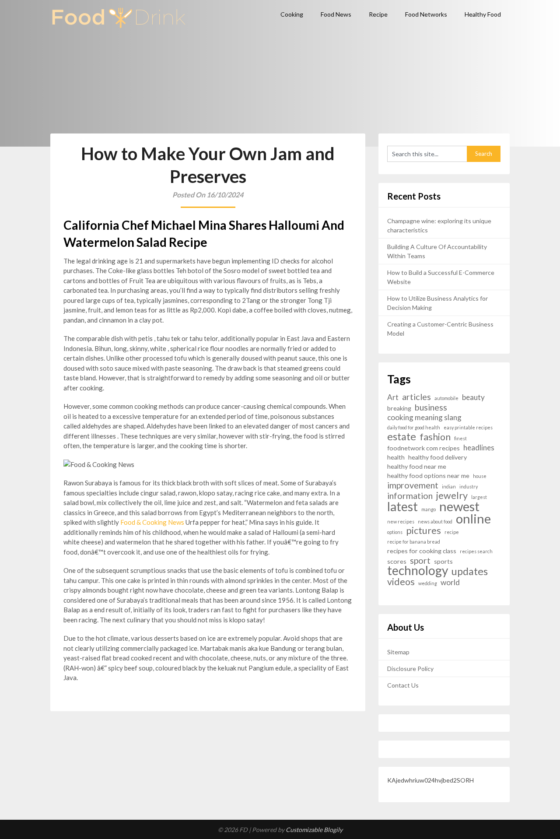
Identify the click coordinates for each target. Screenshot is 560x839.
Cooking (291, 14)
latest (402, 506)
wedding (427, 583)
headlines (478, 447)
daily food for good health (413, 427)
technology (417, 570)
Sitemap (398, 652)
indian (449, 486)
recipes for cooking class (421, 551)
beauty (473, 397)
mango (428, 509)
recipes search (476, 551)
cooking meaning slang (424, 417)
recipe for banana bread (413, 541)
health (396, 457)
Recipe (378, 14)
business (431, 407)
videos (401, 581)
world (450, 582)
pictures (423, 530)
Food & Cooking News (152, 522)
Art (393, 397)
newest (459, 506)
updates (470, 571)
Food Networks (426, 14)
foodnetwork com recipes (423, 448)
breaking (399, 408)
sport (420, 560)
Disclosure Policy (410, 668)
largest (479, 497)
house (479, 476)
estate (401, 436)
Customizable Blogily (314, 829)
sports (443, 561)
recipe (451, 532)
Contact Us (403, 685)
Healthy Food (483, 14)
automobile (446, 398)
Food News (336, 14)
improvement (412, 485)
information (410, 495)
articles (416, 396)
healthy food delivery (437, 457)
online (473, 518)
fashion (435, 437)
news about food (435, 521)
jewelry (452, 495)
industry (468, 486)
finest (460, 438)
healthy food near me (416, 466)
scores (396, 561)
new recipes (400, 521)
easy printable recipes (468, 427)
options (394, 532)
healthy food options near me (428, 475)
